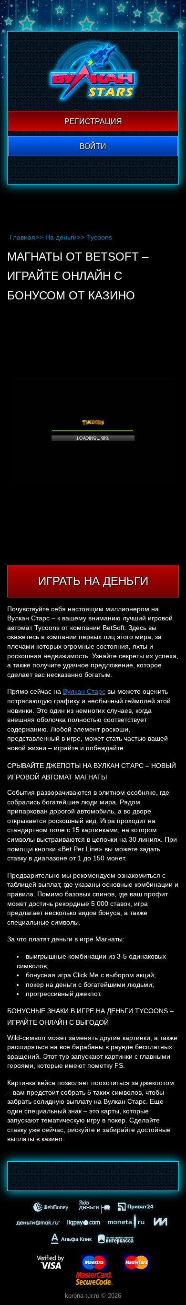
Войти (93, 146)
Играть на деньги (93, 580)
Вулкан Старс (84, 691)
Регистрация (93, 121)
